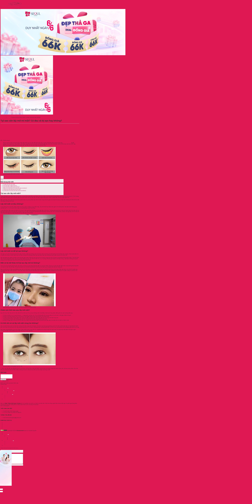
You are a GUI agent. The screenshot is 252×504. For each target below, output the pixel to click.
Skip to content (5, 1)
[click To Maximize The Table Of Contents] (2, 177)
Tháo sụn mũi (6, 426)
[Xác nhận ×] (126, 485)
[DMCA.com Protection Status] (4, 430)
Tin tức (8, 117)
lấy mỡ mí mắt (67, 142)
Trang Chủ (6, 386)
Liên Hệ (5, 399)
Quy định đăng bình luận (27, 379)
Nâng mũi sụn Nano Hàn (14, 391)
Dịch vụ (5, 387)
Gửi (1, 380)
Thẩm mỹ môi (9, 397)
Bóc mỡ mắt (6, 425)
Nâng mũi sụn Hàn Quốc (9, 423)
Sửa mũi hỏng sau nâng (14, 392)
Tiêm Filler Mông (7, 428)
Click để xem (22, 383)
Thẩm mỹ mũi (9, 396)
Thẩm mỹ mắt (9, 395)
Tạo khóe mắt (6, 424)
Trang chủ (3, 117)
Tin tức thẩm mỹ (7, 394)
